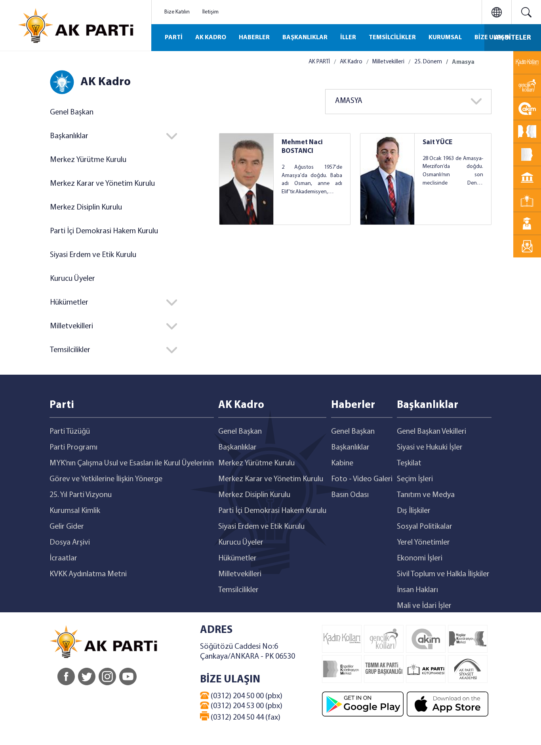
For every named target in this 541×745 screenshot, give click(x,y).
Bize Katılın (177, 12)
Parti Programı (73, 448)
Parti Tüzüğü (70, 432)
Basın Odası (350, 495)
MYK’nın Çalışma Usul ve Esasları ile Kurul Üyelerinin (132, 463)
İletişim (210, 12)
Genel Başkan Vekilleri (431, 432)
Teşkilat (409, 463)
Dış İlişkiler (414, 511)
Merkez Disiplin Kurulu (86, 207)
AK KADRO (210, 37)
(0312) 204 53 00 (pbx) (245, 706)
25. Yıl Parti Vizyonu (81, 495)
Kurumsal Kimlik (75, 511)
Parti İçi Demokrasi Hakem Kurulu (104, 231)
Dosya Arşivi (70, 543)
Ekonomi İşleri (419, 558)
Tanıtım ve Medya (426, 495)
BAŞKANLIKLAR (305, 37)
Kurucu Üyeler (72, 279)
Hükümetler (237, 558)
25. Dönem (428, 62)
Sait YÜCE (437, 142)
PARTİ (174, 37)
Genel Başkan (71, 112)
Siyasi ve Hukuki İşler (430, 448)
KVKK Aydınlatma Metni (88, 574)
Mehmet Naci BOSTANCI (302, 146)
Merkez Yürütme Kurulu (88, 160)
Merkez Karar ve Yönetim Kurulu (102, 184)
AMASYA (348, 101)
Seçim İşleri (415, 479)
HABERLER (254, 37)
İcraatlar (63, 558)
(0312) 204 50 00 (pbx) (245, 696)
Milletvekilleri (388, 62)
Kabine (342, 463)
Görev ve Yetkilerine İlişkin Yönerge (106, 479)
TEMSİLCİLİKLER (392, 37)
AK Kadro (351, 62)
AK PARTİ (319, 62)
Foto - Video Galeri (361, 479)
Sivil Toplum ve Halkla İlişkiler (443, 574)
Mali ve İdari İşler (424, 606)
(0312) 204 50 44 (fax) (244, 718)
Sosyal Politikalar (424, 527)
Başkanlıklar (237, 448)
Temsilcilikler (238, 590)
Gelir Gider (67, 527)
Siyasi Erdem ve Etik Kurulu (93, 255)
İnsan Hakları (417, 590)
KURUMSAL (445, 37)
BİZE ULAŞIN (492, 37)
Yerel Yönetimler (423, 543)
